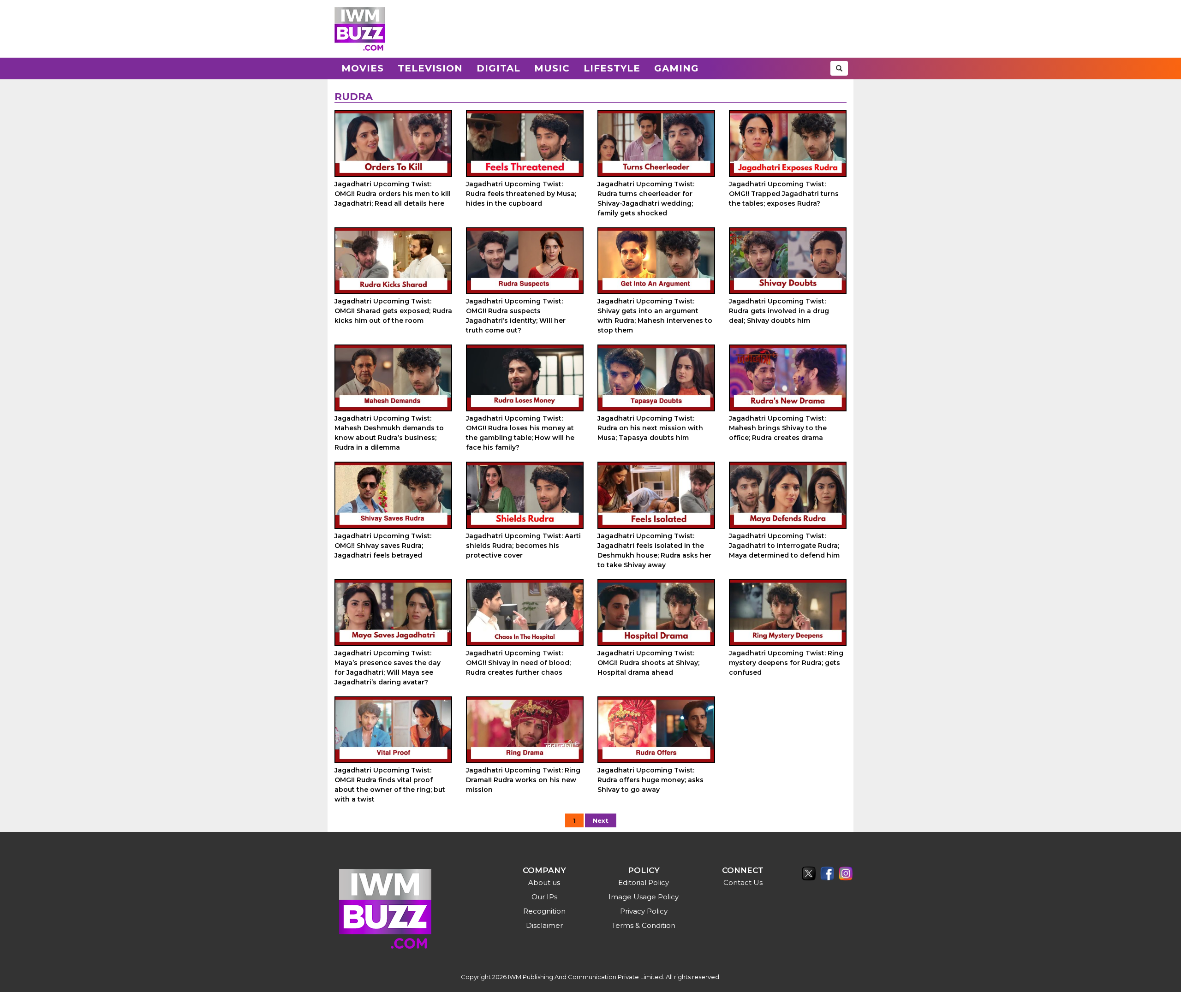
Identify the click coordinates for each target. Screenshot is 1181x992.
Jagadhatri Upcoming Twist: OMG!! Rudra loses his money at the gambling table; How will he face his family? (520, 432)
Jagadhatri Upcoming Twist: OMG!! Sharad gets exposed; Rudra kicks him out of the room (393, 311)
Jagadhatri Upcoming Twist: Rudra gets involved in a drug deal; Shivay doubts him (779, 311)
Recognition (544, 911)
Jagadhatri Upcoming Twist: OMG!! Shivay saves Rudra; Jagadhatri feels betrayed (382, 545)
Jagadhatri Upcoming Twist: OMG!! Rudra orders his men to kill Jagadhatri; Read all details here (392, 194)
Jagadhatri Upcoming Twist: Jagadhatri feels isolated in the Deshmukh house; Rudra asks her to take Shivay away (654, 550)
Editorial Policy (643, 882)
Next (600, 820)
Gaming (676, 68)
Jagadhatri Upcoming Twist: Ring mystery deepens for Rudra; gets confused (786, 663)
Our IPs (544, 896)
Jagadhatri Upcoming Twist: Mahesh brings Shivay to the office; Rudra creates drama (778, 428)
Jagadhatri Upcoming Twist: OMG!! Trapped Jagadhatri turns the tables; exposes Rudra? (784, 194)
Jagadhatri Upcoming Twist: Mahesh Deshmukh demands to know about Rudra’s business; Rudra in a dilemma (389, 432)
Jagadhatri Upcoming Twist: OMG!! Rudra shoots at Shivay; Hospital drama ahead (648, 663)
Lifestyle (612, 68)
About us (544, 882)
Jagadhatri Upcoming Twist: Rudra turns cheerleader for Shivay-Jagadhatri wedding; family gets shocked (645, 198)
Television (430, 68)
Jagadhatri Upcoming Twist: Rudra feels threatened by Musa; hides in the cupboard (521, 194)
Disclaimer (544, 925)
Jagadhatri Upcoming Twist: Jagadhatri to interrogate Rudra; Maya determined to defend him (784, 545)
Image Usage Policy (643, 896)
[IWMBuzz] (359, 29)
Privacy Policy (644, 911)
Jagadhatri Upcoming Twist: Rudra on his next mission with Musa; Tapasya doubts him (650, 428)
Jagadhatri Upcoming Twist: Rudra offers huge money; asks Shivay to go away (650, 780)
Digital (498, 68)
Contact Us (743, 882)
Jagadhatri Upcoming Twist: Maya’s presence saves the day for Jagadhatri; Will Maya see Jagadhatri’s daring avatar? (387, 667)
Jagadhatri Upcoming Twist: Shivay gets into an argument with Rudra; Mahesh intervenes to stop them (654, 315)
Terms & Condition (643, 925)
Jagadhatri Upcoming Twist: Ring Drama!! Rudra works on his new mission (523, 780)
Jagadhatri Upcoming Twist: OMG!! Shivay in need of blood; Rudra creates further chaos (518, 663)
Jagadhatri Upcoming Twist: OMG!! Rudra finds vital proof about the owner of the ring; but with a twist (389, 784)
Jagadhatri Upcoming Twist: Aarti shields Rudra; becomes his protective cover (523, 545)
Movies (362, 68)
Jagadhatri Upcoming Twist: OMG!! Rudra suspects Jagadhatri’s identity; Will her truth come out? (516, 315)
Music (552, 68)
